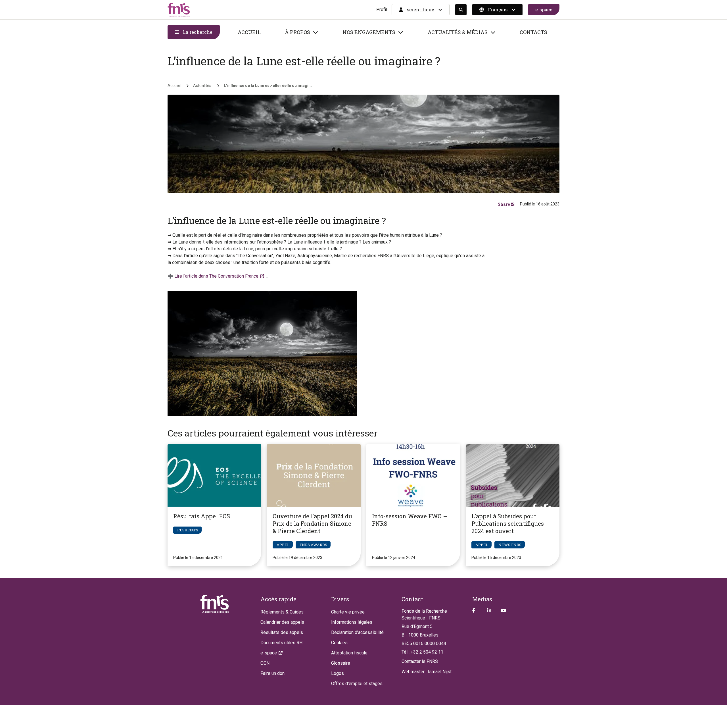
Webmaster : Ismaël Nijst (427, 671)
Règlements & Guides (282, 612)
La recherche (197, 32)
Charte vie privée (348, 612)
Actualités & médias (458, 32)
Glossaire (340, 663)
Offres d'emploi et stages (357, 683)
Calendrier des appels (282, 622)
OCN (265, 663)
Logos (337, 673)
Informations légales (351, 622)
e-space (543, 10)
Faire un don (272, 673)
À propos (297, 32)
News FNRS (509, 544)
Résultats (187, 530)
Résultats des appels (281, 632)
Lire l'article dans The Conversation (216, 276)
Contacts (533, 32)
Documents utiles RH (281, 642)
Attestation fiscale (349, 653)
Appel (283, 544)
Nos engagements (368, 32)
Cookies (339, 642)
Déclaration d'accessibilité (357, 632)
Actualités (202, 85)
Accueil (249, 32)
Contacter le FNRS (420, 661)
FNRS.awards (313, 544)
